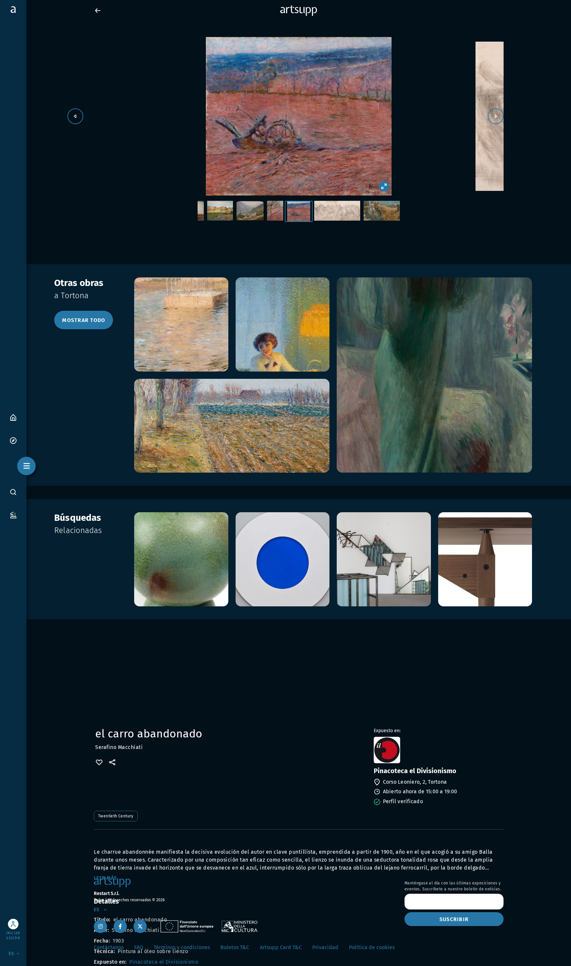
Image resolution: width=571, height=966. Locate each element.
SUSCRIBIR (454, 919)
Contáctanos (109, 947)
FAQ (138, 947)
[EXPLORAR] (13, 440)
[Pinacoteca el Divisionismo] (438, 750)
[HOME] (13, 417)
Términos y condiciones (182, 947)
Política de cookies (372, 947)
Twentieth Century (115, 816)
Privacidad (325, 947)
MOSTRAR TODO (83, 320)
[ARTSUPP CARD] (13, 515)
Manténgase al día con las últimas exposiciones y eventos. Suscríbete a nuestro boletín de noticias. (452, 886)
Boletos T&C (234, 947)
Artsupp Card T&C (281, 947)
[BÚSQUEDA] (13, 491)
